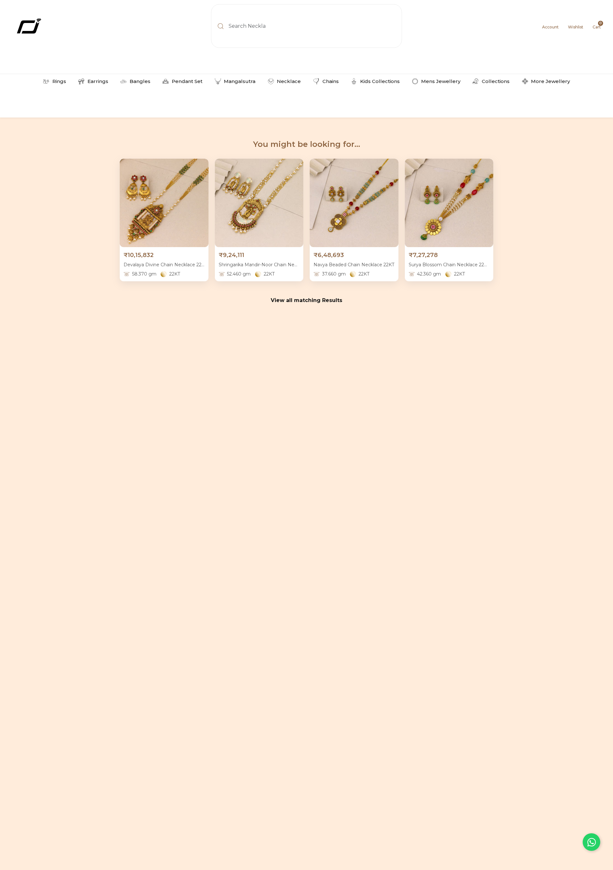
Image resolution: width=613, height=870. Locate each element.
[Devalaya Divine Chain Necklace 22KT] (164, 203)
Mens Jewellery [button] (440, 81)
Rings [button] (59, 81)
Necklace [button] (289, 81)
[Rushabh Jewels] (60, 26)
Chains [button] (330, 81)
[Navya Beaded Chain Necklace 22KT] (354, 203)
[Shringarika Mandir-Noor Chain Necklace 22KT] (259, 203)
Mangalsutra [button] (239, 81)
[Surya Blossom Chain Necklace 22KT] (449, 203)
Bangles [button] (140, 81)
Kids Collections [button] (380, 81)
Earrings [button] (97, 81)
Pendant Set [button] (187, 81)
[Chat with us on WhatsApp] (591, 842)
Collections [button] (496, 81)
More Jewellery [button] (550, 81)
